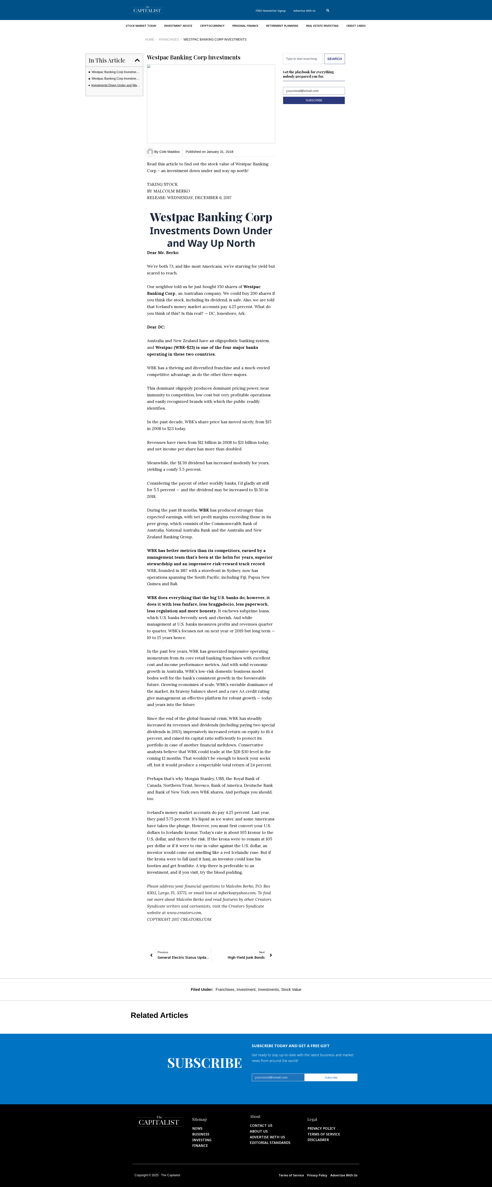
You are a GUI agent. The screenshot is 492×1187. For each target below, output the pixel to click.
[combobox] (342, 10)
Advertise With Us (304, 11)
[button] (137, 60)
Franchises (169, 39)
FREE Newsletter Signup (271, 11)
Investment (246, 989)
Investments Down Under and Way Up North (115, 85)
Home (149, 39)
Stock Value (291, 989)
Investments (268, 989)
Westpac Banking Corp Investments (116, 72)
